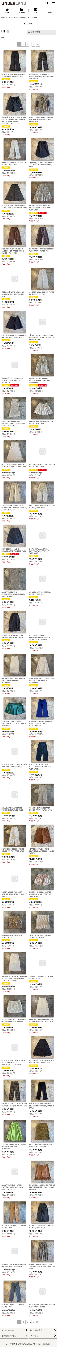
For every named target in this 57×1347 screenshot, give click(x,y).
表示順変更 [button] (35, 32)
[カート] (53, 3)
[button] (46, 3)
